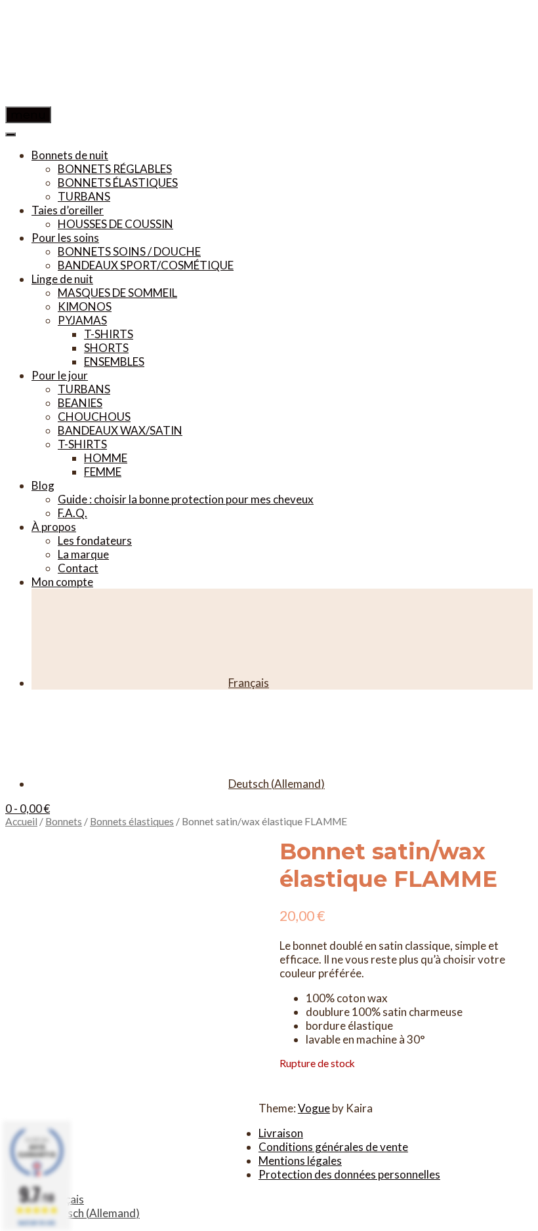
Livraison (281, 1133)
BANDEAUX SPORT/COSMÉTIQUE (146, 265)
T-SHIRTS (108, 334)
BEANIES (80, 403)
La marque (83, 554)
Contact (78, 568)
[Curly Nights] (103, 99)
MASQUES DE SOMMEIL (117, 293)
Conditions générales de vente (333, 1147)
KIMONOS (85, 306)
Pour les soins (65, 237)
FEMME (102, 472)
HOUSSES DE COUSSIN (115, 224)
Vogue (314, 1108)
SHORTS (106, 348)
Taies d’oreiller (67, 210)
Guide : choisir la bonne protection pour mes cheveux (186, 499)
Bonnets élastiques (132, 821)
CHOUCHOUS (94, 416)
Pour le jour (59, 375)
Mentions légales (300, 1160)
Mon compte (62, 582)
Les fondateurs (95, 540)
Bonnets (63, 821)
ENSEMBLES (114, 361)
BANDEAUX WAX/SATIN (120, 430)
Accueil (21, 821)
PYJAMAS (82, 320)
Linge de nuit (62, 279)
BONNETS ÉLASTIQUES (118, 182)
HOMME (105, 458)
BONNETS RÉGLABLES (115, 169)
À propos (53, 527)
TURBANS (84, 196)
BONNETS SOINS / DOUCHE (129, 251)
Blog (42, 485)
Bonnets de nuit (69, 155)
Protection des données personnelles (349, 1174)
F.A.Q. (72, 513)
